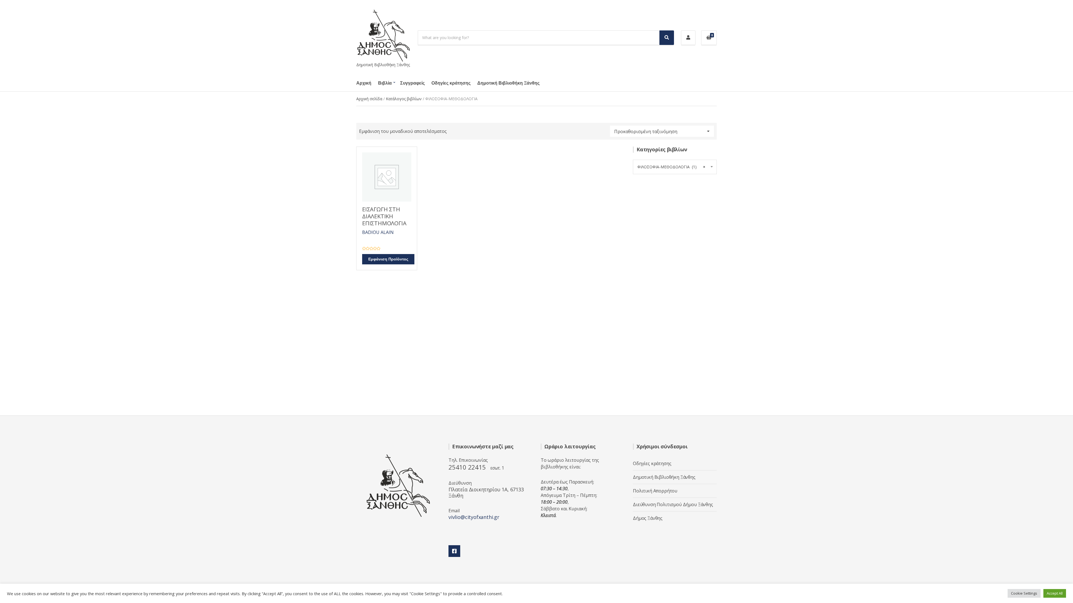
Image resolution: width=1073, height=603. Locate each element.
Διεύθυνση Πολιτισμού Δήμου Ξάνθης (673, 504)
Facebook (454, 551)
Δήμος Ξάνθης (648, 518)
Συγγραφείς (412, 83)
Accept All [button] (1055, 593)
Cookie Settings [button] (1024, 593)
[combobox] (675, 167)
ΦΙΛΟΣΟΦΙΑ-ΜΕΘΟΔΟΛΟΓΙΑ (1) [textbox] (671, 166)
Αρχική (363, 83)
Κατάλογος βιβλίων (404, 98)
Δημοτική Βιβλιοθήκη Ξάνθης (508, 83)
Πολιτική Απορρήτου (655, 491)
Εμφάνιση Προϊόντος (388, 259)
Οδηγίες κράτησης (451, 83)
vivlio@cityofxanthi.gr (473, 517)
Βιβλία (385, 83)
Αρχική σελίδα (369, 98)
